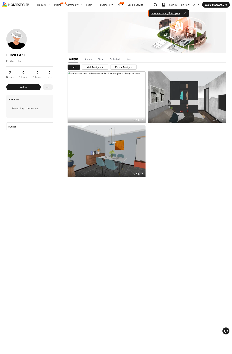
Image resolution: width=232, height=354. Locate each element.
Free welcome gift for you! (166, 13)
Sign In (173, 4)
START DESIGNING (214, 4)
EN (194, 4)
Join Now (185, 4)
